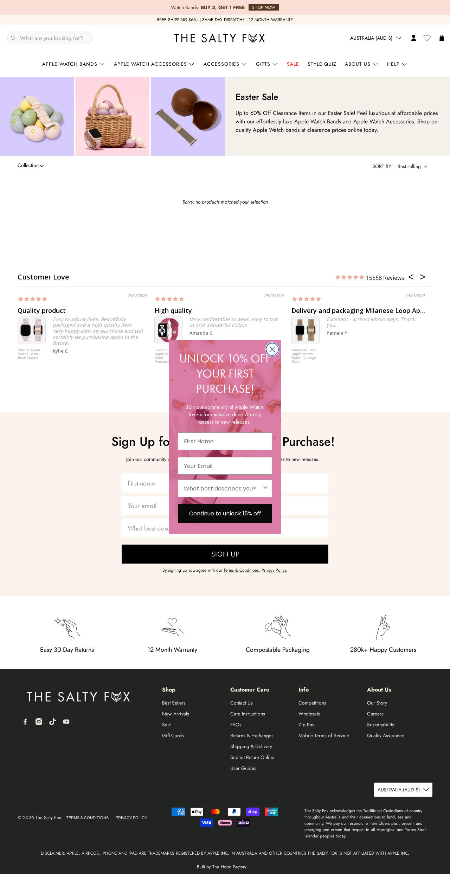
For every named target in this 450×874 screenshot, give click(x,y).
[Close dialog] (272, 349)
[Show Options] (265, 488)
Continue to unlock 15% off (225, 513)
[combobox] (223, 488)
